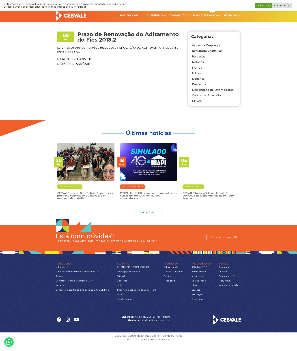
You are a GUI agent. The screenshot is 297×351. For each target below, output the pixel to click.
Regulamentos (124, 299)
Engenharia (197, 299)
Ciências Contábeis (173, 271)
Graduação (178, 15)
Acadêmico (155, 15)
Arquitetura (197, 276)
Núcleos (60, 285)
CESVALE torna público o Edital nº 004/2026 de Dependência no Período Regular (208, 196)
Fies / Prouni (225, 280)
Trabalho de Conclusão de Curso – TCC (136, 290)
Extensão (121, 276)
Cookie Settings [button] (282, 5)
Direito (167, 276)
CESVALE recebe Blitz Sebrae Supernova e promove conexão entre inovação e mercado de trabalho (85, 196)
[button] (9, 342)
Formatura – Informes (229, 276)
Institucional (129, 15)
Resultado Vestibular (70, 186)
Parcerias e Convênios (230, 285)
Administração (171, 267)
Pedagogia (169, 280)
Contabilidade (199, 280)
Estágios (121, 285)
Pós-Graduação (205, 15)
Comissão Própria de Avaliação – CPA (74, 280)
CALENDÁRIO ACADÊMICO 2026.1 (133, 267)
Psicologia (197, 294)
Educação (197, 290)
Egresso (223, 271)
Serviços (230, 15)
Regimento (61, 276)
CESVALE (189, 186)
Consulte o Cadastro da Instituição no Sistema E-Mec (82, 290)
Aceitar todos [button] (264, 5)
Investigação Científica (128, 271)
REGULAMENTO (199, 267)
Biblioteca (122, 280)
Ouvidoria (224, 267)
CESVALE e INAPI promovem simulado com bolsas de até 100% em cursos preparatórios (148, 196)
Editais (199, 186)
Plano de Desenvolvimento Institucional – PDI (78, 271)
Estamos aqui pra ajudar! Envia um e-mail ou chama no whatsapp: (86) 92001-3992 (106, 240)
